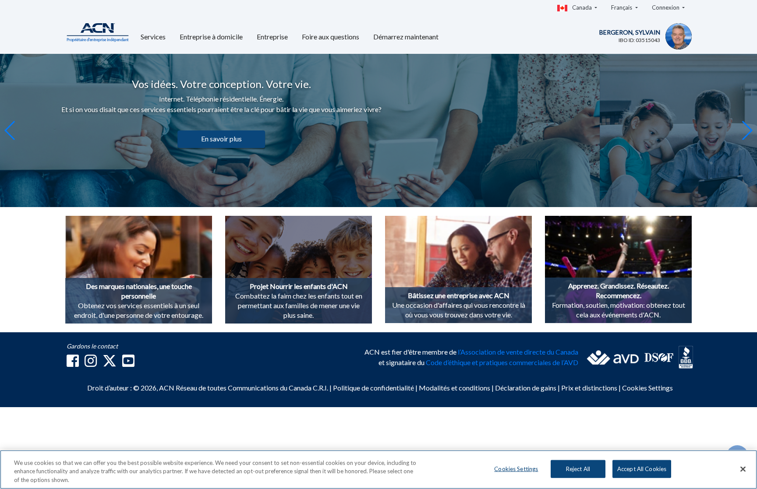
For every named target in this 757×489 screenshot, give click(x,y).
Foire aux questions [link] (330, 36)
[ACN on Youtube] (128, 363)
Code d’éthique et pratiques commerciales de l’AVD (502, 362)
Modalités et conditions (455, 387)
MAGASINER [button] (440, 149)
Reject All (578, 468)
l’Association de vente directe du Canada (518, 352)
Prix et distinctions (589, 387)
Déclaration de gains (526, 387)
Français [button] (622, 7)
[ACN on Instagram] (91, 363)
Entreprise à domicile (211, 36)
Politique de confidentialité (374, 387)
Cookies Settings (647, 387)
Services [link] (153, 36)
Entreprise (272, 36)
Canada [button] (582, 7)
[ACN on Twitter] (110, 363)
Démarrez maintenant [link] (406, 36)
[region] (378, 469)
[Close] (743, 468)
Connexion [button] (666, 7)
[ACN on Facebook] (73, 363)
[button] (747, 130)
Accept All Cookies (641, 468)
